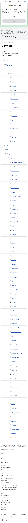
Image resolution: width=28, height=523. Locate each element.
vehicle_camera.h (15, 429)
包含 (11, 73)
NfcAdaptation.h (15, 128)
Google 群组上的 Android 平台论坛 (9, 485)
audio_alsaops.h (15, 171)
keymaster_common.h (16, 353)
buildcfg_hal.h (14, 99)
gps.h (12, 298)
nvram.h (13, 383)
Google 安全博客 (5, 482)
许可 (19, 514)
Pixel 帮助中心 (4, 498)
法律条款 (14, 514)
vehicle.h (13, 425)
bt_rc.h (13, 243)
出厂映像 (3, 465)
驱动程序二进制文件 (5, 467)
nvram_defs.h (14, 387)
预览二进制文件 (4, 463)
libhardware (10, 150)
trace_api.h (14, 137)
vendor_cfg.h (14, 141)
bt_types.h (14, 86)
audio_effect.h (14, 175)
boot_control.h (15, 188)
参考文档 (11, 42)
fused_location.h (15, 289)
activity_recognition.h (16, 162)
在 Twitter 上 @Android (6, 475)
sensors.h (13, 408)
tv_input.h (13, 421)
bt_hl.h (13, 230)
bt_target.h (14, 78)
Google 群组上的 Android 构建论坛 (9, 487)
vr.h (12, 438)
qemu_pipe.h (14, 395)
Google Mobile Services (6, 504)
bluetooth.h (14, 183)
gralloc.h (13, 306)
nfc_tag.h (13, 378)
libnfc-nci (9, 65)
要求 (2, 458)
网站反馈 (4, 517)
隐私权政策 (23, 514)
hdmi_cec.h (14, 315)
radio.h (13, 404)
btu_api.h (13, 90)
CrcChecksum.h (15, 107)
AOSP (2, 42)
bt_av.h (13, 192)
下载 (2, 460)
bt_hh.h (13, 226)
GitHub (2, 469)
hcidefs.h (13, 120)
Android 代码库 (4, 456)
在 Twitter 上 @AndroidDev (7, 478)
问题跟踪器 (3, 509)
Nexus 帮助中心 (4, 500)
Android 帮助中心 (5, 495)
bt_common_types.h (16, 196)
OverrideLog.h (14, 133)
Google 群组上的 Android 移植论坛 (9, 489)
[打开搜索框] (19, 2)
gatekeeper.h (14, 294)
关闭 (14, 16)
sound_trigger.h (15, 412)
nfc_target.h (14, 124)
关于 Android (4, 514)
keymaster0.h (14, 340)
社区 (10, 514)
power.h (13, 391)
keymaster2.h (14, 349)
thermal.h (13, 416)
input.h (13, 336)
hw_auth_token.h (15, 319)
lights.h (13, 361)
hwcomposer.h (14, 323)
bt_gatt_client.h (15, 205)
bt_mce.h (13, 234)
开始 (14, 21)
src (9, 69)
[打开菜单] (2, 1)
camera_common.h (15, 268)
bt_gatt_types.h (15, 213)
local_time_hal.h (15, 366)
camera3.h (13, 264)
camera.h (13, 255)
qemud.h (13, 399)
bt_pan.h (13, 238)
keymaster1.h (14, 344)
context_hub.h (14, 277)
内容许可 (15, 445)
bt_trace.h (13, 82)
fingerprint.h (14, 285)
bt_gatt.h (13, 200)
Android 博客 (4, 480)
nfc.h (12, 374)
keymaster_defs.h (15, 357)
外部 (7, 61)
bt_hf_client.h (14, 222)
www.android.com (5, 502)
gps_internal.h (14, 302)
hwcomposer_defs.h (16, 332)
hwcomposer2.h (15, 327)
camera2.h (13, 260)
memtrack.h (14, 370)
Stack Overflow (4, 507)
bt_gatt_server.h (15, 209)
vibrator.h (13, 433)
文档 (6, 42)
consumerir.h (14, 272)
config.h (13, 103)
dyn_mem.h (14, 111)
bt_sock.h (13, 251)
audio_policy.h (14, 179)
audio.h (13, 166)
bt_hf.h (13, 217)
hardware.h (14, 311)
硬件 (7, 145)
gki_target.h (14, 116)
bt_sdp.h (13, 247)
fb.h (12, 281)
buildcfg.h (13, 94)
